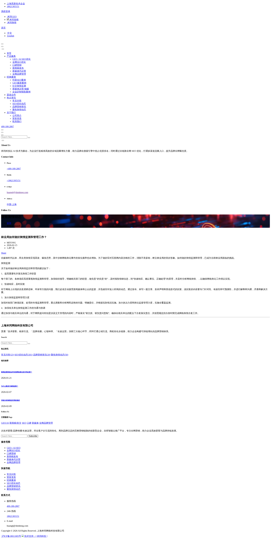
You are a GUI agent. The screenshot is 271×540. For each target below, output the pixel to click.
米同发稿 (13, 19)
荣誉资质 (16, 118)
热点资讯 (11, 97)
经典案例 (11, 77)
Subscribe (33, 436)
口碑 (29, 423)
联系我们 (16, 121)
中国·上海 (12, 204)
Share (3, 253)
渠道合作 (11, 95)
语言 (3, 28)
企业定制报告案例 (21, 92)
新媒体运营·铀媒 (20, 89)
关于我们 (11, 112)
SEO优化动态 (19, 103)
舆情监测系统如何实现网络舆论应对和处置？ (16, 372)
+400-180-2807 (14, 168)
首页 (9, 53)
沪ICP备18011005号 (11, 536)
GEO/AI (5, 423)
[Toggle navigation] (2, 46)
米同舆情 (11, 22)
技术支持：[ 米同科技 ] (35, 536)
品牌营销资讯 (19, 106)
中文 (9, 33)
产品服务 (11, 56)
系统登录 (5, 11)
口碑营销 (16, 65)
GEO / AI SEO (13, 448)
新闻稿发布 (18, 68)
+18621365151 (13, 180)
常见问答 (16, 100)
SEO (24, 423)
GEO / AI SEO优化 (21, 59)
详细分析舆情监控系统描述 (10, 400)
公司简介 (16, 115)
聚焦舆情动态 (19, 109)
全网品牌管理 (19, 74)
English (10, 36)
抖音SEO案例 (19, 80)
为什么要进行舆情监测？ (9, 386)
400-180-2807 (7, 126)
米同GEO (12, 16)
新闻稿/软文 (15, 423)
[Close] (3, 140)
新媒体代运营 (19, 71)
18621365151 (13, 6)
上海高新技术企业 (16, 3)
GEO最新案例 (19, 83)
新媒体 (35, 423)
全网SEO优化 (19, 62)
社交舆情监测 (19, 86)
